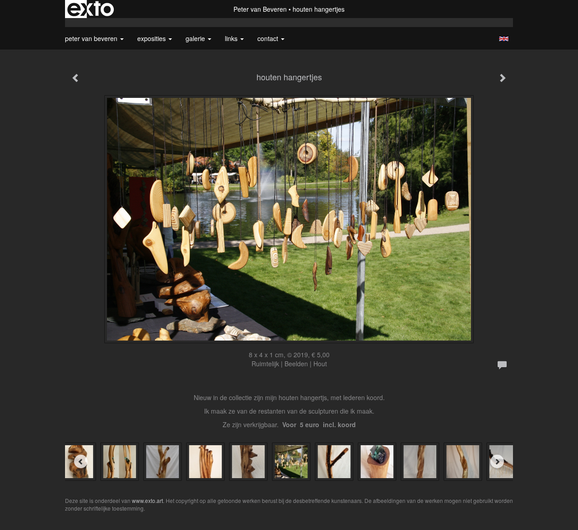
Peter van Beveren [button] (92, 38)
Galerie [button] (196, 38)
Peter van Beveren (260, 9)
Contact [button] (268, 38)
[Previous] (81, 461)
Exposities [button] (152, 38)
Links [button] (232, 38)
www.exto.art (147, 500)
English (504, 38)
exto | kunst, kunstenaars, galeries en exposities (90, 9)
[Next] (497, 461)
